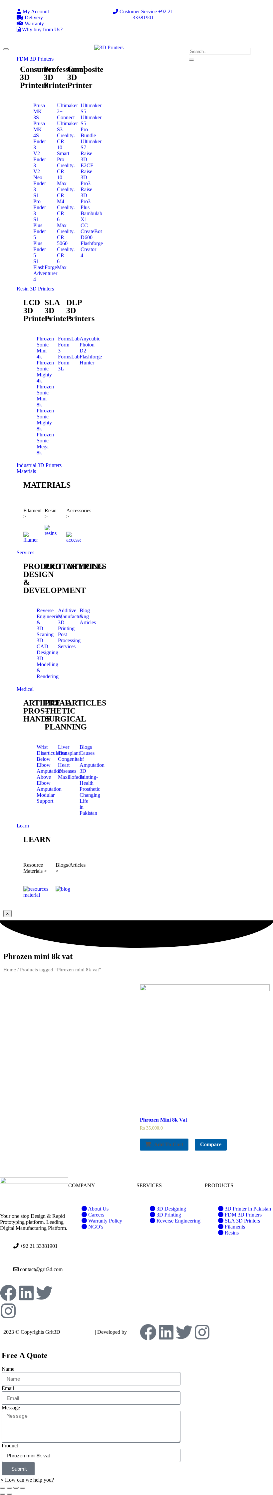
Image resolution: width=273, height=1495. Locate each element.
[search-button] (191, 60)
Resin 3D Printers (35, 288)
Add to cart (168, 1144)
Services (25, 552)
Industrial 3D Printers (39, 465)
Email (8, 1388)
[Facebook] (8, 1292)
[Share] (9, 1488)
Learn (23, 825)
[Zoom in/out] (22, 1488)
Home (9, 969)
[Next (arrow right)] (9, 1494)
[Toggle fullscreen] (16, 1488)
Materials (26, 471)
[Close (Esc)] (2, 1488)
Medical (25, 689)
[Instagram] (8, 1310)
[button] (27, 1480)
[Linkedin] (26, 1292)
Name (8, 1369)
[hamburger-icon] (6, 49)
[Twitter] (44, 1292)
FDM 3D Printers (35, 59)
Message (11, 1407)
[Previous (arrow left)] (2, 1494)
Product (10, 1445)
